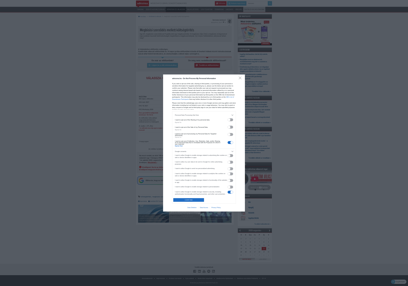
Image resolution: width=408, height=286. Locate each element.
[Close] (241, 79)
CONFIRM (189, 200)
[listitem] (204, 115)
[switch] (230, 119)
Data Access (204, 207)
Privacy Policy (216, 207)
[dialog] (204, 143)
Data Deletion (192, 207)
